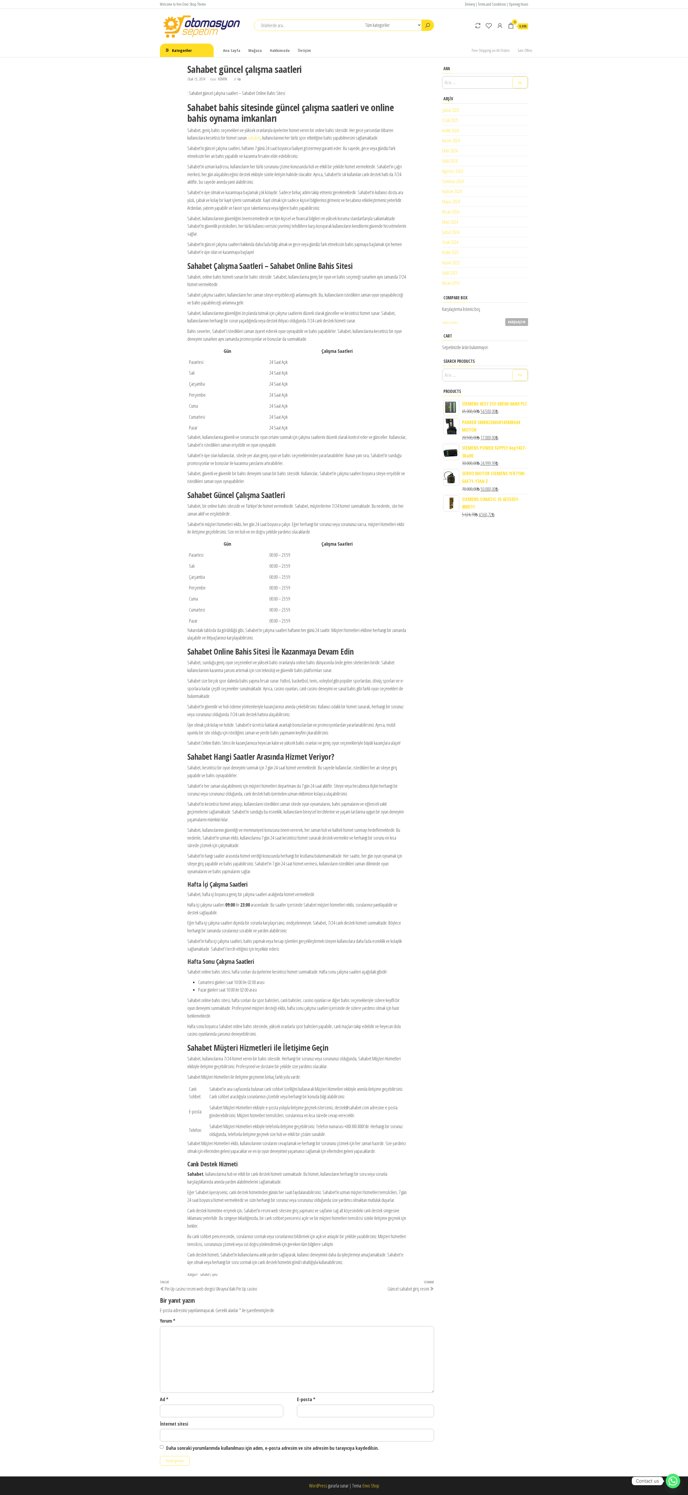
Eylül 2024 (449, 161)
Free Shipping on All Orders (491, 50)
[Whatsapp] (673, 1481)
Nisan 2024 (450, 211)
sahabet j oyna (208, 1274)
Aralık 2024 (450, 130)
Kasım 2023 (451, 262)
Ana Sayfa (231, 50)
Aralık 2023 (450, 252)
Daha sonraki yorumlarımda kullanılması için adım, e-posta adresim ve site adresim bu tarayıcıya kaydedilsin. (272, 1448)
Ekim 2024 (450, 150)
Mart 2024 (450, 222)
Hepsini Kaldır (450, 322)
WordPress (318, 1485)
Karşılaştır (516, 321)
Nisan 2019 (450, 283)
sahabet (254, 137)
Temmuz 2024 (453, 181)
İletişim (304, 50)
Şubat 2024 (450, 232)
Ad (164, 1399)
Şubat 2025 (450, 110)
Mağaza (255, 50)
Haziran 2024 (452, 191)
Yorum (167, 1321)
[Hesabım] (499, 25)
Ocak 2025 (450, 120)
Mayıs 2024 (451, 201)
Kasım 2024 (451, 140)
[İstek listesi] (488, 25)
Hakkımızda (280, 50)
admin (223, 78)
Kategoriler (182, 50)
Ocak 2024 (450, 242)
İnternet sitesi (174, 1424)
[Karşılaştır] (477, 25)
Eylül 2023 (449, 272)
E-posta (306, 1399)
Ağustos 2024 (452, 171)
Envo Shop (371, 1485)
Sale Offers (525, 50)
